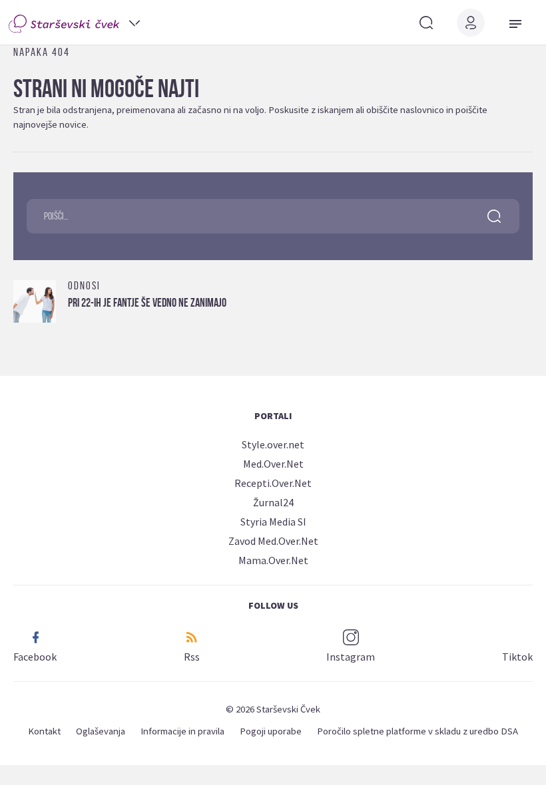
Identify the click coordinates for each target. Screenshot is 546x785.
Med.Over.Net (273, 463)
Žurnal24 (273, 502)
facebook (35, 656)
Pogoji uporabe (271, 730)
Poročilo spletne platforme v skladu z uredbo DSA (417, 730)
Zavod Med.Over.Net (273, 541)
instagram (350, 656)
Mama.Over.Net (273, 560)
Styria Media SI (273, 521)
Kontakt (44, 730)
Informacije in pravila (182, 730)
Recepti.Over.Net (273, 483)
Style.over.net (273, 444)
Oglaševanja (100, 730)
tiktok (517, 656)
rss (192, 656)
